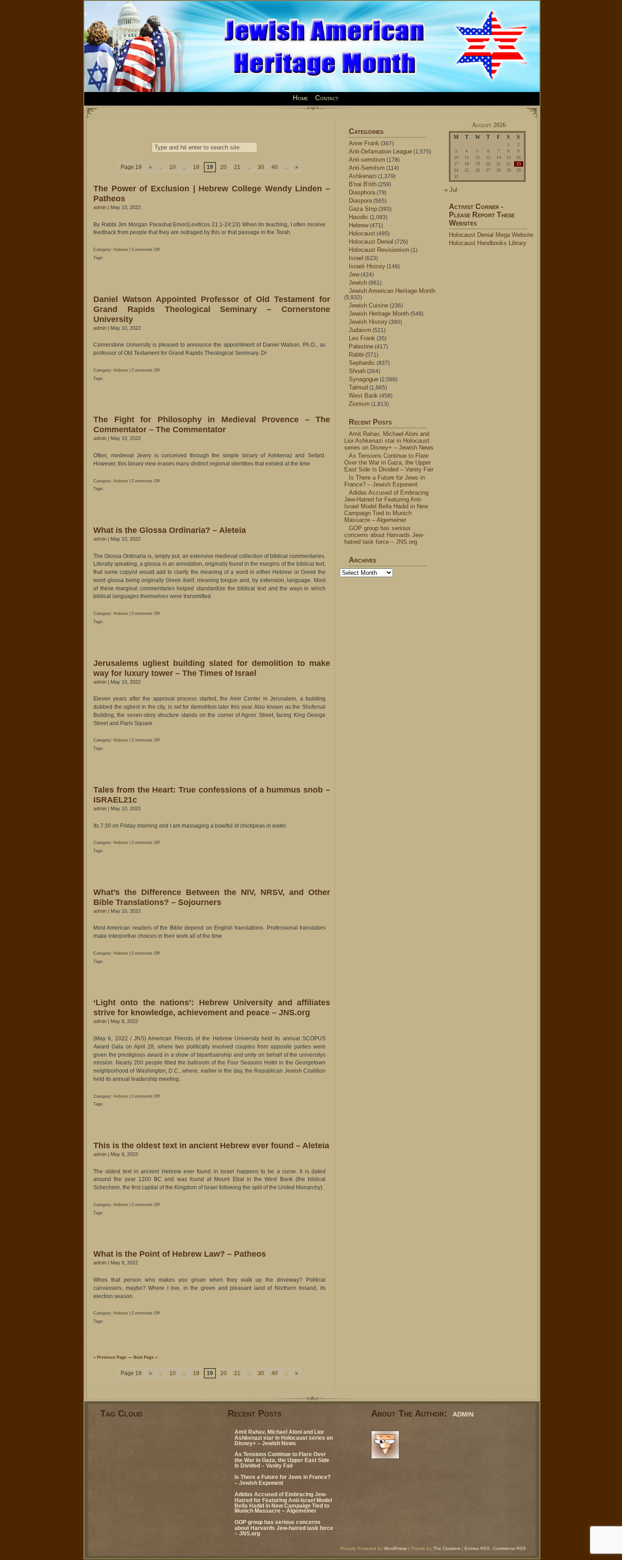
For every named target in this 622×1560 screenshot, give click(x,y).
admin (100, 207)
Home (300, 98)
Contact (326, 98)
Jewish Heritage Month (379, 313)
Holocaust (362, 233)
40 (274, 167)
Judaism (360, 330)
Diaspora (360, 200)
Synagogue (363, 379)
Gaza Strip (363, 208)
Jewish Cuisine (368, 305)
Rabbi (356, 354)
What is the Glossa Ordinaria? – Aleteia (169, 530)
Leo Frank (362, 338)
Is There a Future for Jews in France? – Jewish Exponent (384, 481)
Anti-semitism (367, 159)
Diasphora (362, 192)
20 (223, 167)
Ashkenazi (363, 176)
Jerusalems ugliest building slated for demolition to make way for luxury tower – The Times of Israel (211, 668)
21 (237, 167)
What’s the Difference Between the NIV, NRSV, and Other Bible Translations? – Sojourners (211, 897)
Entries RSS (477, 1548)
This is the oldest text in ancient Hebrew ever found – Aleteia (211, 1145)
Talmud (358, 387)
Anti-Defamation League (380, 151)
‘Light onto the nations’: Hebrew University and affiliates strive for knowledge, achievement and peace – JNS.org (211, 1007)
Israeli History (367, 266)
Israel (356, 258)
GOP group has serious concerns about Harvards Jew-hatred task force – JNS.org (384, 535)
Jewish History (368, 321)
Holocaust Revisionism (379, 249)
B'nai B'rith (363, 184)
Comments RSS (509, 1548)
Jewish (358, 282)
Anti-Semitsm (367, 167)
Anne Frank (364, 143)
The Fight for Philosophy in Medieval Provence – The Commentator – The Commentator (211, 424)
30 (261, 167)
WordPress (395, 1548)
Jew (354, 274)
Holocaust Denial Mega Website (491, 234)
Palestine (361, 346)
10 (172, 167)
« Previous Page (110, 1357)
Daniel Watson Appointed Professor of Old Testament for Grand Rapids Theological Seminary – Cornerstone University (211, 309)
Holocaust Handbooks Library (487, 243)
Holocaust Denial (371, 241)
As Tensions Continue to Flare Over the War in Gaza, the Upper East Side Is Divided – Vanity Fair (388, 462)
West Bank (363, 395)
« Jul (450, 189)
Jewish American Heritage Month (392, 290)
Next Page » (145, 1357)
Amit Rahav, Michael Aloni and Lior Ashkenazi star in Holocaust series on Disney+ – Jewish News (388, 440)
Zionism (359, 403)
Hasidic (358, 217)
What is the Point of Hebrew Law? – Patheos (179, 1253)
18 (196, 167)
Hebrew (120, 249)
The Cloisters (446, 1548)
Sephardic (362, 362)
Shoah (357, 371)
